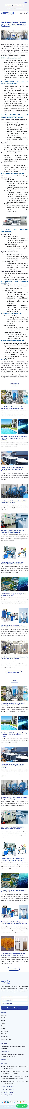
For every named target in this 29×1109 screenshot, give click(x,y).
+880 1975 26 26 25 (8, 1092)
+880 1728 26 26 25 (8, 1086)
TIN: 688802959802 (7, 1003)
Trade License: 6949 (7, 1000)
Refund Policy (4, 1033)
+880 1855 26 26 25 (8, 1089)
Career (8, 8)
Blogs (2, 1025)
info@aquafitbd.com (8, 1095)
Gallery (3, 1028)
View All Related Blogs (13, 672)
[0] (26, 13)
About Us (3, 1017)
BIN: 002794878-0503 (7, 997)
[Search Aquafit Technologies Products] (24, 13)
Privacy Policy (4, 1036)
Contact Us (3, 1015)
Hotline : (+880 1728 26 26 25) (15, 5)
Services (3, 1020)
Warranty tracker (18, 8)
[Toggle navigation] (21, 13)
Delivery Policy (4, 1031)
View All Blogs (13, 968)
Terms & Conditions (6, 1039)
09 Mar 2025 (5, 1051)
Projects (3, 1023)
